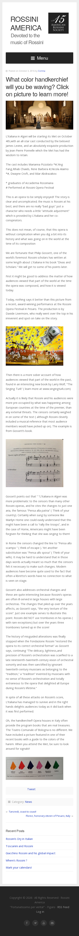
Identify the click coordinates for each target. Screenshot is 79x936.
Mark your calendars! (19, 867)
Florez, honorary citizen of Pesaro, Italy (48, 816)
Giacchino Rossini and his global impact (30, 853)
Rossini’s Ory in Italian (19, 839)
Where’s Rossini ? (16, 860)
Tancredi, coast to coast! (22, 811)
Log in (40, 911)
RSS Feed (63, 907)
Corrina (41, 71)
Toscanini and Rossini (19, 846)
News (28, 802)
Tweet (31, 789)
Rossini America (25, 23)
